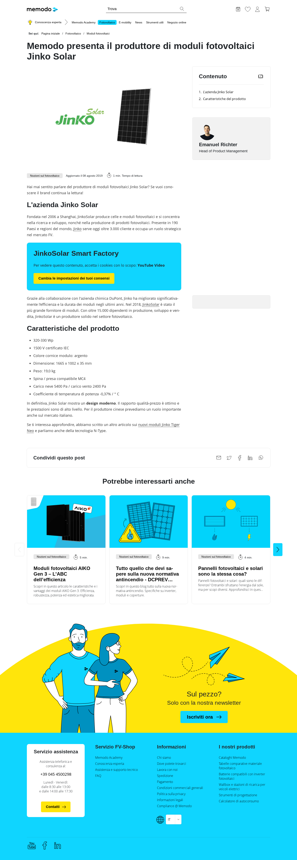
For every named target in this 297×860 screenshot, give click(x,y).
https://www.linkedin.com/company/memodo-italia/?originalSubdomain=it (57, 845)
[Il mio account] (257, 8)
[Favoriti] (247, 8)
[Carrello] (267, 8)
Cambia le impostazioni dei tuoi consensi (74, 278)
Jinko (77, 228)
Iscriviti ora (200, 717)
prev (19, 549)
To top (284, 839)
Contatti (53, 807)
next (277, 549)
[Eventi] (238, 8)
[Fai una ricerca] (182, 9)
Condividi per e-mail (218, 458)
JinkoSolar (150, 304)
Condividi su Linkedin (250, 458)
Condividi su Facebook (239, 458)
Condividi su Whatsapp (260, 458)
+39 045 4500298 (55, 774)
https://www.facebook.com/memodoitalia (45, 845)
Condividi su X (229, 458)
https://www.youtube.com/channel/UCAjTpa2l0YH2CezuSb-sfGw (32, 845)
